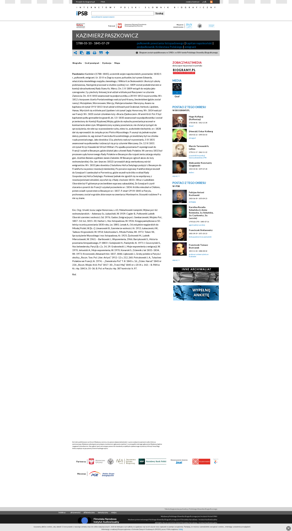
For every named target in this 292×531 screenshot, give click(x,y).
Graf (177, 96)
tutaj (181, 529)
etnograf (192, 138)
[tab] (78, 63)
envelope (88, 53)
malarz (191, 172)
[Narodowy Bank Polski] (152, 461)
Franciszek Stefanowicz (201, 230)
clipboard (82, 53)
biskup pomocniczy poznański (200, 237)
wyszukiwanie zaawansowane (103, 17)
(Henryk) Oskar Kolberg (201, 131)
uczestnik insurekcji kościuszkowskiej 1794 (197, 157)
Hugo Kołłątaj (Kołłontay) (196, 118)
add (107, 53)
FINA (103, 2)
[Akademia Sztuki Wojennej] (126, 461)
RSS (211, 2)
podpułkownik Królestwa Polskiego (159, 47)
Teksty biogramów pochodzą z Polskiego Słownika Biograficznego (191, 509)
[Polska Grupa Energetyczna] (101, 474)
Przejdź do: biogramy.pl (85, 2)
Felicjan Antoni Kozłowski (196, 193)
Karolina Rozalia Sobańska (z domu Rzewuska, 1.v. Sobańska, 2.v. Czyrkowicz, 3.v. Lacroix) (201, 212)
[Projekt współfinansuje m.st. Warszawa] (216, 461)
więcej (174, 176)
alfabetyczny (89, 512)
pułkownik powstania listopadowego (160, 43)
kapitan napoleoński (199, 43)
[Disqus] (117, 324)
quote (101, 53)
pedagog (192, 202)
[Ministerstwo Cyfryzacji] (97, 461)
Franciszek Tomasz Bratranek (198, 246)
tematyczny (103, 512)
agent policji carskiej (197, 225)
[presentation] (77, 63)
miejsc (114, 512)
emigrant (190, 47)
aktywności (75, 512)
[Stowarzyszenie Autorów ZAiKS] (179, 461)
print (94, 53)
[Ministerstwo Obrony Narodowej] (111, 461)
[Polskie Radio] (201, 461)
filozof (191, 126)
